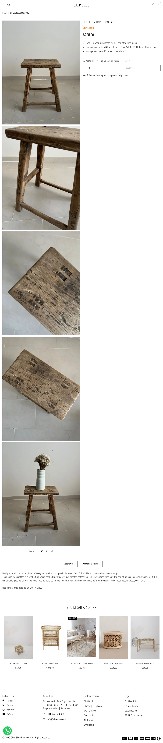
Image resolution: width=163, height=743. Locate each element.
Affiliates (88, 720)
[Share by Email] (52, 551)
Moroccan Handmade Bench (82, 663)
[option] (41, 72)
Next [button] (158, 646)
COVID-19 (88, 701)
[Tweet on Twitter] (42, 551)
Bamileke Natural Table (113, 663)
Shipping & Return (90, 563)
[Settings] (153, 4)
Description (69, 563)
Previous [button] (5, 646)
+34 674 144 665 (55, 714)
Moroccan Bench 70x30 (145, 663)
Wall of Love (90, 710)
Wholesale (89, 724)
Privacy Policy (131, 706)
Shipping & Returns (93, 706)
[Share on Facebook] (36, 551)
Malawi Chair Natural (50, 663)
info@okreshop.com (56, 719)
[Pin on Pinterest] (46, 551)
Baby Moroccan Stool (18, 663)
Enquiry (127, 61)
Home (4, 13)
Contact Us (89, 715)
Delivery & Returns (111, 61)
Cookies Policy (131, 701)
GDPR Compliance (133, 715)
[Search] (8, 4)
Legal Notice (131, 710)
